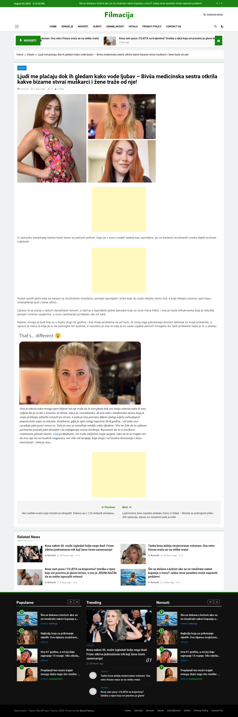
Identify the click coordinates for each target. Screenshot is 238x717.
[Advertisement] (119, 209)
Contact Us (173, 26)
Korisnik (24, 89)
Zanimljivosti (115, 26)
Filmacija (119, 14)
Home (53, 26)
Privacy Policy (151, 26)
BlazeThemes (87, 710)
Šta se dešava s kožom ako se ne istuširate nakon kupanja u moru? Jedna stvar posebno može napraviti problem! (140, 3)
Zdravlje (67, 26)
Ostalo (133, 26)
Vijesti (97, 26)
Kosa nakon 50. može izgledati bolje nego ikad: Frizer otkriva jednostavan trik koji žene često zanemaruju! (116, 654)
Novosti (83, 26)
